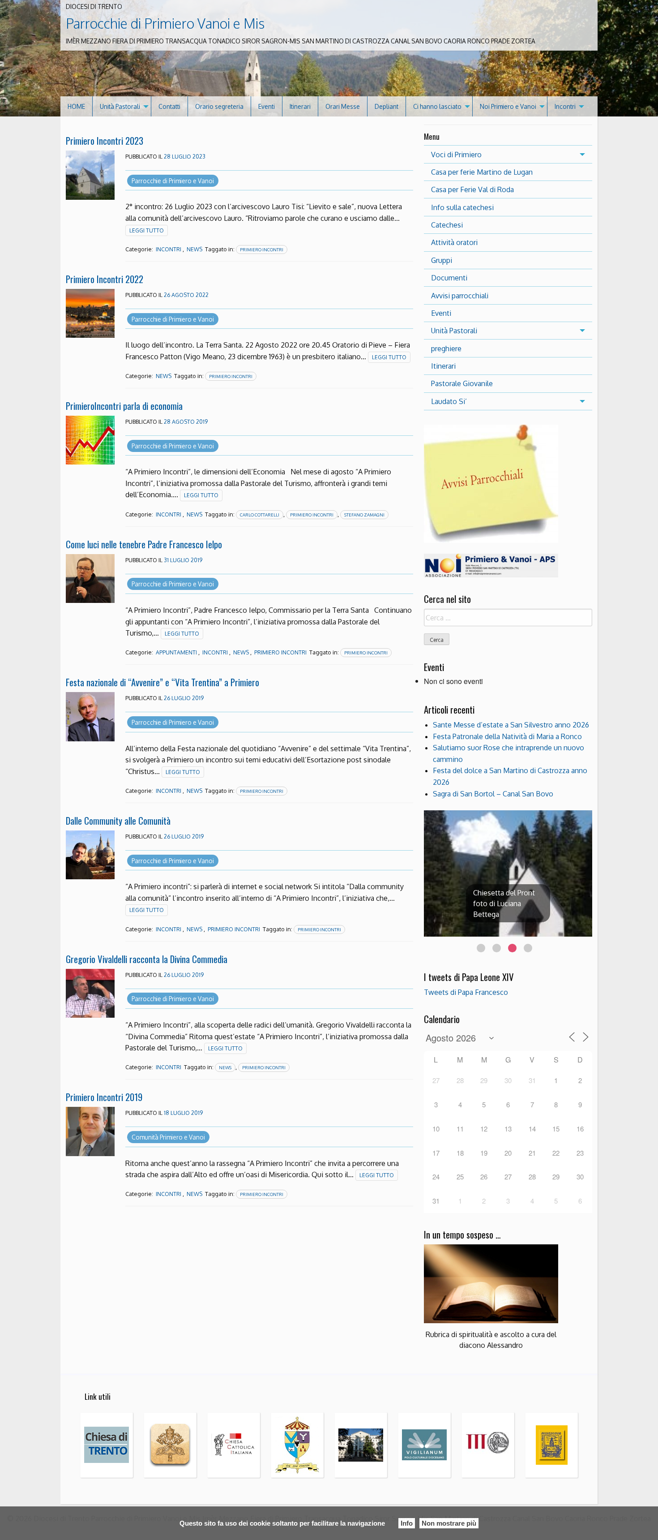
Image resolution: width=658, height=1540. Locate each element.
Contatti (169, 106)
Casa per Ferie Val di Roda (472, 189)
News (194, 249)
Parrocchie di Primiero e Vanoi (173, 181)
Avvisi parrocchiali (459, 295)
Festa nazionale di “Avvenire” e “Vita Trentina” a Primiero (162, 682)
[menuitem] (76, 106)
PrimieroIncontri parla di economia (124, 406)
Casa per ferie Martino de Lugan (482, 172)
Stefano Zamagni (364, 514)
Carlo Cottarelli (259, 514)
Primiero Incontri (261, 249)
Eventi (266, 106)
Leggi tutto (146, 230)
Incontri (565, 106)
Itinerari (300, 106)
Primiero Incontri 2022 (104, 279)
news (225, 1067)
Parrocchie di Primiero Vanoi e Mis (165, 23)
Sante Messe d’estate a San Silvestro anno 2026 (511, 724)
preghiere (446, 348)
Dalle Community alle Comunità (118, 820)
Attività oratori (454, 242)
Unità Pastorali (120, 106)
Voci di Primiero (456, 154)
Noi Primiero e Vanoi (508, 106)
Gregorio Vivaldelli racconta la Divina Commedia (146, 959)
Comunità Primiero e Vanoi (168, 1137)
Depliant (386, 106)
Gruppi (441, 260)
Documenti (449, 277)
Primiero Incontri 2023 (104, 140)
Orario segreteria (219, 106)
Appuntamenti (176, 652)
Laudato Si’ (449, 401)
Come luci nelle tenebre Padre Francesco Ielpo (144, 544)
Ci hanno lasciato (437, 106)
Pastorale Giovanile (462, 383)
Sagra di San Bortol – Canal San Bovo (493, 793)
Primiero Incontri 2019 (104, 1097)
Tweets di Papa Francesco (466, 992)
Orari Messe (342, 106)
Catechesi (447, 224)
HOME (76, 106)
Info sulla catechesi (462, 207)
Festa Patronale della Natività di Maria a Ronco (507, 736)
